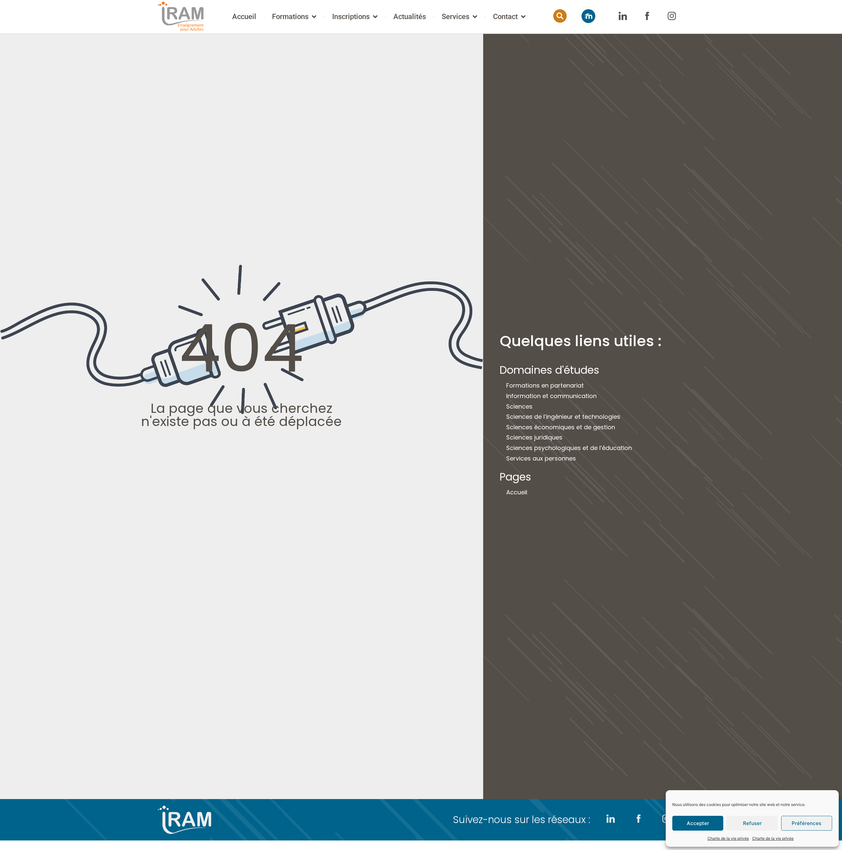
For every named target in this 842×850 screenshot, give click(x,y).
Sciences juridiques (534, 437)
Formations (290, 16)
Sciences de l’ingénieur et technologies (563, 417)
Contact (505, 16)
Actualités (409, 16)
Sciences (519, 406)
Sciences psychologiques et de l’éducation (569, 448)
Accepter (698, 823)
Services (455, 16)
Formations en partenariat (545, 385)
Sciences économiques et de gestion (560, 427)
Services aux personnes (541, 458)
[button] (560, 16)
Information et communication (551, 396)
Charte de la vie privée (728, 838)
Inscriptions (351, 16)
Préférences (806, 823)
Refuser (752, 823)
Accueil (244, 16)
